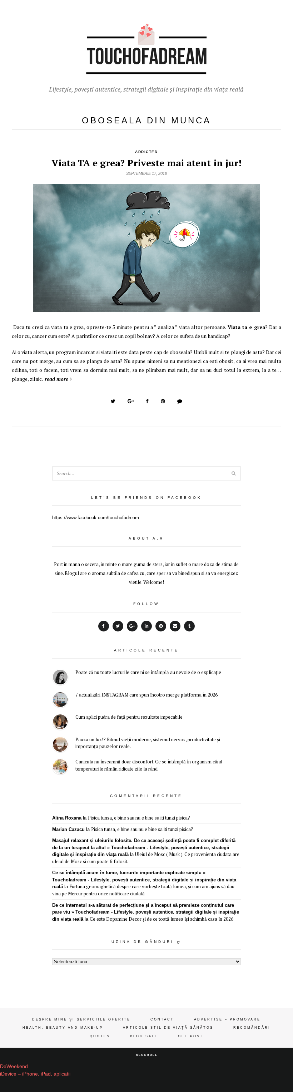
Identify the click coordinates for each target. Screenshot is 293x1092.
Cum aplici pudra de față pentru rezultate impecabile (129, 717)
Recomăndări (251, 1027)
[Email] (175, 626)
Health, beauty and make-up (63, 1027)
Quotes (100, 1036)
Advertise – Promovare (227, 1019)
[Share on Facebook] (147, 401)
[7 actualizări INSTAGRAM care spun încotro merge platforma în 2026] (60, 701)
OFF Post (190, 1036)
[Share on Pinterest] (163, 401)
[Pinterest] (160, 626)
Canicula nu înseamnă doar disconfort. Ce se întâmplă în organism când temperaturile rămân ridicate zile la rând (148, 765)
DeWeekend (14, 1066)
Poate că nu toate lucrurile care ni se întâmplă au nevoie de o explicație (148, 672)
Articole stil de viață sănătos (168, 1027)
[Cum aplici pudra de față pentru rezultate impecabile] (60, 723)
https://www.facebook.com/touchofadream (95, 517)
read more (56, 378)
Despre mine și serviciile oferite (81, 1019)
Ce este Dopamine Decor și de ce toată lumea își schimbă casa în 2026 (161, 919)
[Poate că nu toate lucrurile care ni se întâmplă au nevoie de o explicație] (60, 678)
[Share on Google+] (131, 401)
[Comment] (179, 401)
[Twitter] (118, 626)
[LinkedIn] (146, 626)
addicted (146, 152)
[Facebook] (103, 626)
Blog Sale (144, 1036)
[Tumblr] (189, 626)
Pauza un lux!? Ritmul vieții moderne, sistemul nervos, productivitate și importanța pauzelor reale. (147, 743)
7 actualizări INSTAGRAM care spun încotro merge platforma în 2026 (146, 695)
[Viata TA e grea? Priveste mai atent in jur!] (146, 308)
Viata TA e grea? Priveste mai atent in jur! (146, 163)
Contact (162, 1019)
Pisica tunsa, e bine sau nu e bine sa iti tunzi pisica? (139, 818)
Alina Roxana (66, 818)
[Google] (132, 626)
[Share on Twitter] (113, 401)
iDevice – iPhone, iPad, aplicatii (35, 1074)
